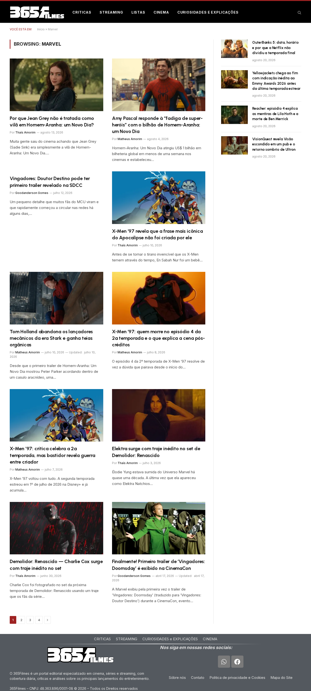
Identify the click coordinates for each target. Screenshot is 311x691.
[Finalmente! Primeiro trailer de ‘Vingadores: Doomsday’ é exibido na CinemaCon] (159, 528)
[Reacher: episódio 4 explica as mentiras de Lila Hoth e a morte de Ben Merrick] (234, 115)
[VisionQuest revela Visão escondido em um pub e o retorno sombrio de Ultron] (234, 145)
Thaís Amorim (25, 132)
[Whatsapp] (224, 662)
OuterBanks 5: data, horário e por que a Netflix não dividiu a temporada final (275, 47)
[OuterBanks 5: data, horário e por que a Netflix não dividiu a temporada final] (234, 49)
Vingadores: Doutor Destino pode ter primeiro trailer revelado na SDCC (50, 181)
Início (41, 29)
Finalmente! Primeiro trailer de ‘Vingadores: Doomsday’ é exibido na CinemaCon (158, 564)
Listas (138, 12)
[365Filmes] (37, 12)
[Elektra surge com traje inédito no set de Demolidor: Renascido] (159, 415)
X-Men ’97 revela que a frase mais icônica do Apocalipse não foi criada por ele (157, 234)
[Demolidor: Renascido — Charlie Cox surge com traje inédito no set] (56, 528)
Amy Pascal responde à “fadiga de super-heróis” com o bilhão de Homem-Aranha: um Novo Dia (157, 124)
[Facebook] (237, 662)
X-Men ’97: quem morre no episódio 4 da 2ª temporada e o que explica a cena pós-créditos (158, 338)
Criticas (81, 12)
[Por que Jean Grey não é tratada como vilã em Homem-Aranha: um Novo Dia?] (56, 84)
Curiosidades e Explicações (208, 12)
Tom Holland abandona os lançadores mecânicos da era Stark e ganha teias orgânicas (51, 338)
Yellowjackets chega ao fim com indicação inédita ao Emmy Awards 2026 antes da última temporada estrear (276, 81)
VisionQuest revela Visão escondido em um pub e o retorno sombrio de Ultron (273, 144)
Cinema (161, 12)
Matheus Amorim (130, 139)
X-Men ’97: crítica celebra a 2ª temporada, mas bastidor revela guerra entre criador (52, 455)
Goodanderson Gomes (31, 193)
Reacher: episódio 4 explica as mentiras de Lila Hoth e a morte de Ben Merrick (275, 113)
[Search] (299, 12)
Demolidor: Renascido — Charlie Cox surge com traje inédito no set (56, 564)
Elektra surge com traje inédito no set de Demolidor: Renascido (156, 452)
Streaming (111, 12)
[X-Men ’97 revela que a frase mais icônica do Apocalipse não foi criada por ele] (159, 197)
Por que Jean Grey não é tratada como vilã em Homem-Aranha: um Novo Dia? (52, 121)
